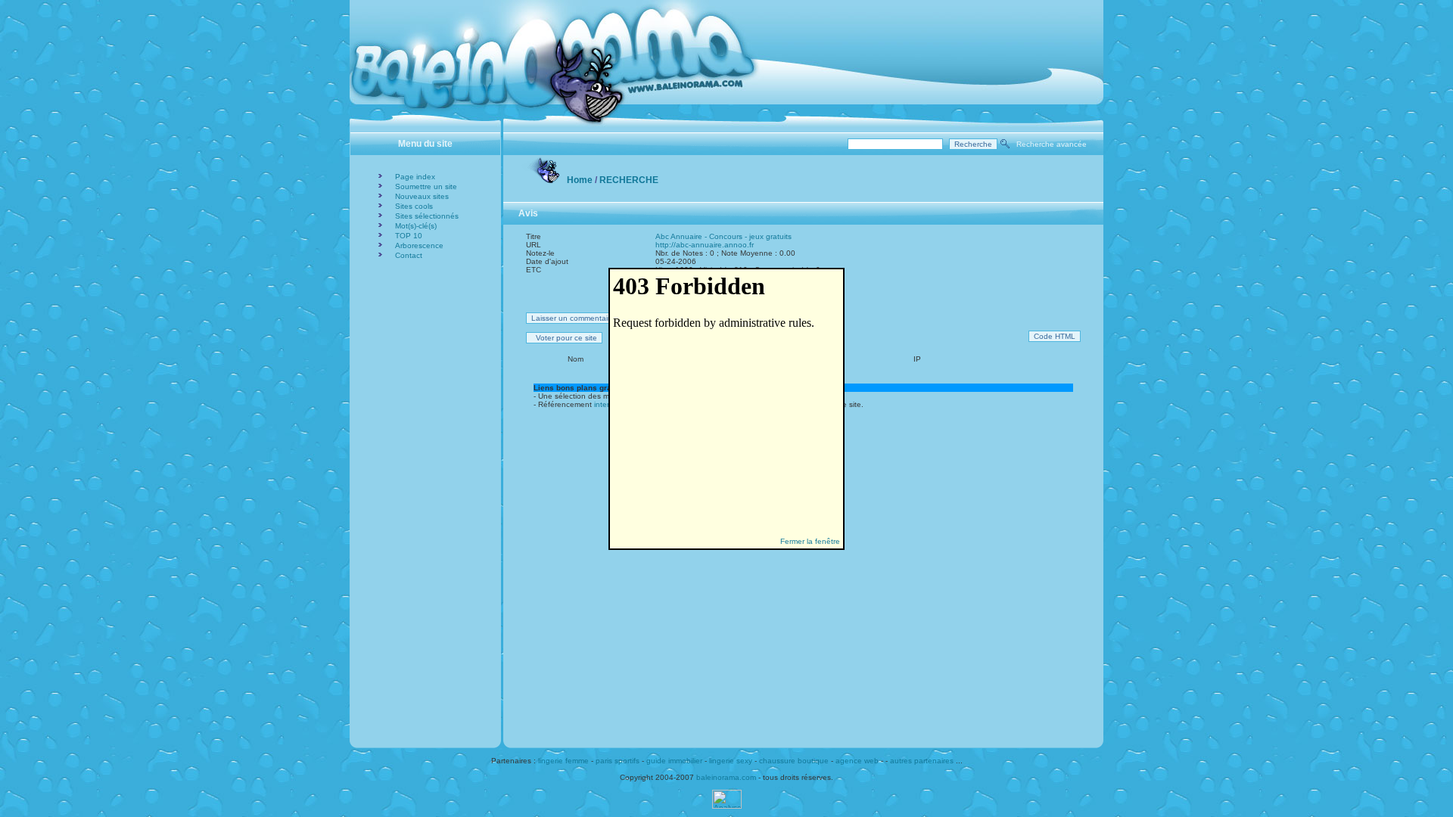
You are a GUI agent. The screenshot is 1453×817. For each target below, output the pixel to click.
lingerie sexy (730, 760)
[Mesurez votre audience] (727, 806)
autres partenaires (922, 760)
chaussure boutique (794, 760)
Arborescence (419, 245)
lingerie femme (563, 760)
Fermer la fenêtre (810, 541)
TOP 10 (408, 235)
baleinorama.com (726, 777)
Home (580, 180)
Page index (415, 176)
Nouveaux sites (422, 196)
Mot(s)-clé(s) (416, 226)
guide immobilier (674, 760)
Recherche (628, 180)
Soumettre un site (426, 186)
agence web (857, 760)
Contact (408, 255)
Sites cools (414, 206)
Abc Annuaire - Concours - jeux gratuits (723, 236)
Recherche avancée (1051, 144)
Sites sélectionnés (427, 216)
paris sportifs (617, 760)
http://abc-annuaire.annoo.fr (704, 245)
